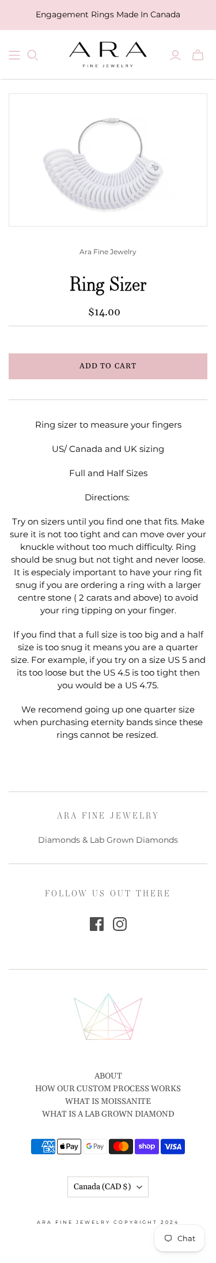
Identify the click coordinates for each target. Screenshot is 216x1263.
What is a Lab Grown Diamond (108, 1114)
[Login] (175, 55)
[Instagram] (120, 924)
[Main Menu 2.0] (14, 55)
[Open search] (33, 55)
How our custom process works (108, 1089)
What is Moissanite (108, 1101)
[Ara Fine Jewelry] (108, 52)
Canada (102, 1187)
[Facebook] (97, 924)
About (108, 1076)
